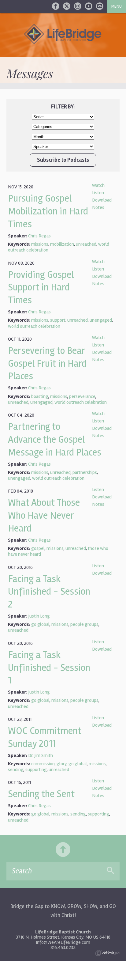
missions (39, 244)
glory (62, 764)
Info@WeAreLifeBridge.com (63, 942)
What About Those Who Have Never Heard (44, 515)
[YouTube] (88, 6)
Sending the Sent (41, 794)
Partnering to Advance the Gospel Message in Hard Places (54, 439)
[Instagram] (77, 6)
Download (102, 200)
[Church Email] (99, 6)
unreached (86, 244)
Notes (98, 207)
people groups (84, 624)
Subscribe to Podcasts (63, 160)
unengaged (101, 320)
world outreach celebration (34, 326)
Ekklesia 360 (107, 953)
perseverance (82, 396)
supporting (36, 769)
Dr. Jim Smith (40, 755)
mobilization (62, 244)
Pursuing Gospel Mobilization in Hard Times (48, 211)
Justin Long (39, 616)
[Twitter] (66, 6)
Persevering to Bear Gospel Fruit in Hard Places (47, 363)
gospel (38, 548)
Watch (98, 185)
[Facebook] (55, 6)
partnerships (84, 472)
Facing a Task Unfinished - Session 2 (49, 592)
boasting (39, 396)
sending (16, 769)
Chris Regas (39, 236)
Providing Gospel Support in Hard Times (41, 287)
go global (40, 624)
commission (43, 764)
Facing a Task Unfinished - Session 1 (49, 668)
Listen (98, 193)
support (57, 320)
